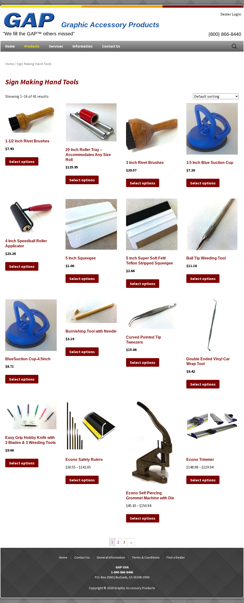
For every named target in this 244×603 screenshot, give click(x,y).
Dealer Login (230, 14)
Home (10, 46)
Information (82, 46)
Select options (22, 161)
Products (31, 46)
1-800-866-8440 (122, 572)
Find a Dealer (176, 557)
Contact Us (111, 46)
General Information (111, 557)
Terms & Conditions (146, 557)
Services (56, 46)
